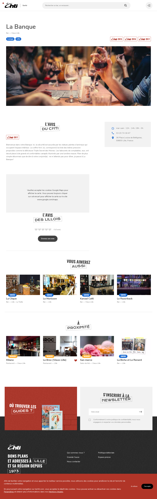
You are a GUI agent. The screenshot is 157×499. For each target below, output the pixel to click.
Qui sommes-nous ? (76, 452)
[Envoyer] (140, 411)
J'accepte (147, 486)
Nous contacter (73, 461)
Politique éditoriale (106, 452)
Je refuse (134, 486)
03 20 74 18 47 (123, 133)
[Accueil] (11, 5)
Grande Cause (73, 457)
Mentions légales (56, 491)
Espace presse (104, 457)
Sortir (25, 5)
